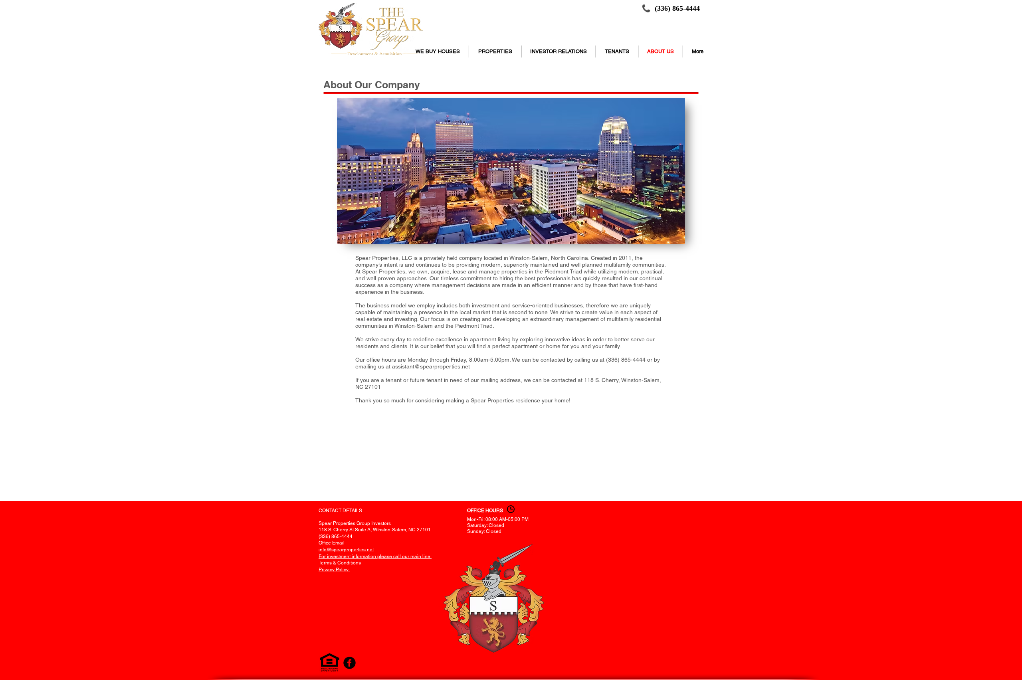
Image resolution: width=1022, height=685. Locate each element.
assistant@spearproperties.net (431, 366)
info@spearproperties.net (346, 549)
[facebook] (349, 663)
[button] (617, 51)
